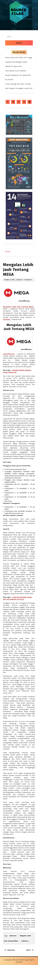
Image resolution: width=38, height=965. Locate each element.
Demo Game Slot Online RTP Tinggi (18, 57)
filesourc (19, 280)
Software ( (25, 941)
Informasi (12, 936)
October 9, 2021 (9, 280)
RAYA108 (7, 251)
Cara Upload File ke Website (15, 71)
